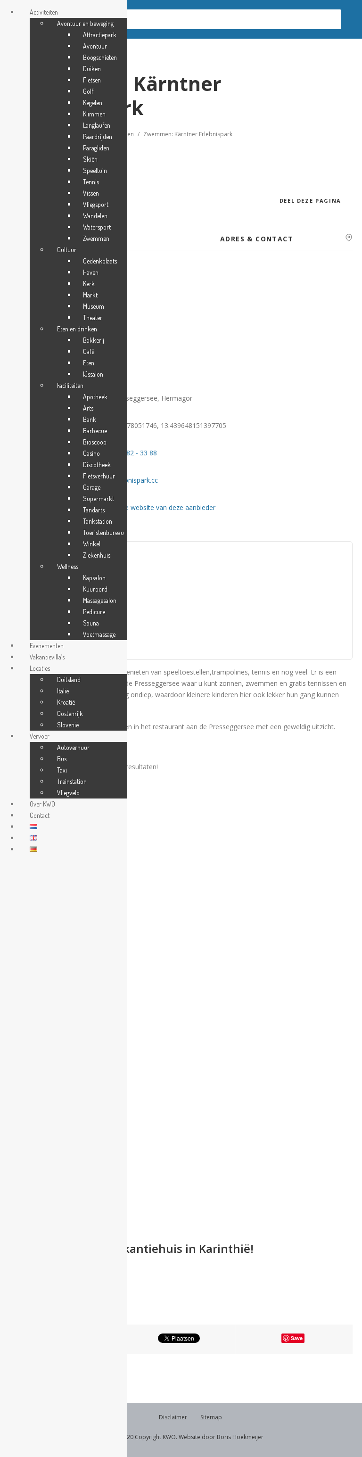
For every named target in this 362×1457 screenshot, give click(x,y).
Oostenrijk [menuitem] (70, 713)
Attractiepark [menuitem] (99, 35)
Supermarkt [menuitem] (98, 498)
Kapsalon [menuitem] (94, 578)
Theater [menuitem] (92, 317)
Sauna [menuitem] (91, 623)
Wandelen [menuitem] (95, 216)
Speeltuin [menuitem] (95, 170)
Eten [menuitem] (88, 363)
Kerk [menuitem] (89, 284)
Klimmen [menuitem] (94, 114)
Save (297, 1338)
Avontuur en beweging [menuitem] (85, 23)
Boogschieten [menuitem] (100, 57)
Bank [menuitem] (89, 419)
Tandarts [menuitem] (94, 510)
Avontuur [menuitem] (95, 46)
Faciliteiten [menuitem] (70, 385)
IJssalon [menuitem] (93, 374)
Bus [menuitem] (61, 759)
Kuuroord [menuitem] (95, 589)
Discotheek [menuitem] (97, 465)
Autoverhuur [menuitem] (73, 747)
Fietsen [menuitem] (92, 80)
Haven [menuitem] (91, 272)
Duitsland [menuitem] (69, 679)
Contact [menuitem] (39, 815)
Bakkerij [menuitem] (93, 340)
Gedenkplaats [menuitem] (100, 261)
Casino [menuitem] (91, 453)
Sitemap (211, 1417)
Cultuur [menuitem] (66, 250)
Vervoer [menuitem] (39, 736)
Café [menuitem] (88, 351)
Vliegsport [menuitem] (95, 204)
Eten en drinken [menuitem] (77, 329)
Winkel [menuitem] (91, 544)
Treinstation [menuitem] (72, 781)
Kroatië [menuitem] (66, 702)
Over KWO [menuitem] (42, 804)
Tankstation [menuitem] (97, 521)
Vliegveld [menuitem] (68, 793)
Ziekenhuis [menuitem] (96, 555)
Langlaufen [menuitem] (96, 125)
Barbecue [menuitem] (95, 431)
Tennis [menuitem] (91, 182)
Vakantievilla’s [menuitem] (47, 657)
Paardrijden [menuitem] (97, 136)
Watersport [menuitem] (97, 227)
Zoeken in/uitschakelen (78, 19)
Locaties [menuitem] (40, 668)
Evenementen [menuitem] (47, 646)
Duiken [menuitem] (92, 69)
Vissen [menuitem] (91, 193)
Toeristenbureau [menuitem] (103, 532)
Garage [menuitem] (91, 487)
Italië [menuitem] (63, 691)
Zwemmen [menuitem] (96, 238)
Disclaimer (173, 1417)
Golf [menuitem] (88, 91)
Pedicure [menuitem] (94, 612)
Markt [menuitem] (90, 295)
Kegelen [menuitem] (92, 103)
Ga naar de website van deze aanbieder (155, 507)
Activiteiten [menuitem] (44, 12)
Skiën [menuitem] (90, 159)
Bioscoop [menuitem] (95, 442)
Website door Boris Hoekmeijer (221, 1437)
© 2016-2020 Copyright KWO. (138, 1437)
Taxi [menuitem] (62, 770)
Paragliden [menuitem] (96, 148)
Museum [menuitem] (93, 306)
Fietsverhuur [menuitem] (99, 476)
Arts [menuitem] (88, 408)
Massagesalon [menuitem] (99, 600)
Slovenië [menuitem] (68, 725)
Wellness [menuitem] (67, 566)
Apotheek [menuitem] (95, 397)
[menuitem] (33, 827)
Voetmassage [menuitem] (99, 634)
